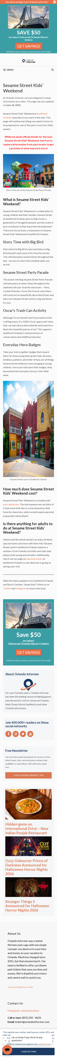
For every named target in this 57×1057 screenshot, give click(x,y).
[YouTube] (30, 734)
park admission (11, 504)
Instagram (21, 588)
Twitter (7, 588)
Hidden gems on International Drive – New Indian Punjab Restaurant (26, 828)
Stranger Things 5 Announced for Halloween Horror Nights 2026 (27, 905)
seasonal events (34, 558)
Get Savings (28, 46)
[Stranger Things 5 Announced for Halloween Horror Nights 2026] (28, 894)
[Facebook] (8, 734)
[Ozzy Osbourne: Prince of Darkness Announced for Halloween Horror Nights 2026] (28, 854)
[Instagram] (16, 734)
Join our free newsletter (28, 775)
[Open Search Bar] (52, 69)
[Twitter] (23, 734)
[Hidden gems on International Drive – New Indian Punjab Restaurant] (28, 817)
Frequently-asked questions (23, 1010)
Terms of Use (13, 987)
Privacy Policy (27, 987)
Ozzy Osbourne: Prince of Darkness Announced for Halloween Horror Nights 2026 (26, 867)
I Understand (28, 1051)
